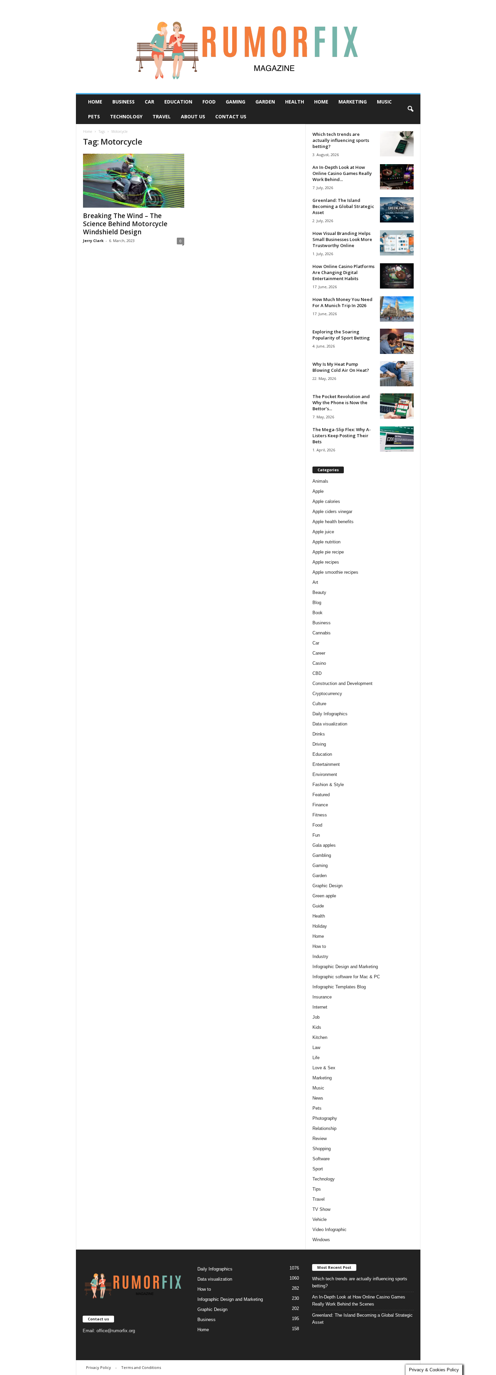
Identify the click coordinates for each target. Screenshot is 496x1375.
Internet (319, 1007)
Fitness (319, 814)
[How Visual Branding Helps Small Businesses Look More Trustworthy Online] (397, 243)
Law (316, 1047)
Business (123, 101)
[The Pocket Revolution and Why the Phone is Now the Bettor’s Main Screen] (397, 406)
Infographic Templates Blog (339, 986)
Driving (319, 744)
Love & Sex (323, 1067)
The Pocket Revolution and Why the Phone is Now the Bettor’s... (341, 402)
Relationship (324, 1128)
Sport (317, 1168)
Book (317, 612)
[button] (410, 109)
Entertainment (326, 764)
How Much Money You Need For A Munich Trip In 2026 (342, 302)
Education (178, 101)
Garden (265, 101)
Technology (126, 116)
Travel (162, 116)
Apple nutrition (326, 541)
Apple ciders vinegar (332, 511)
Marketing (352, 101)
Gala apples (324, 845)
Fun (316, 835)
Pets (94, 116)
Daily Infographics (330, 713)
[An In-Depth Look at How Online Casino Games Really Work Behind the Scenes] (397, 176)
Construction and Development (342, 683)
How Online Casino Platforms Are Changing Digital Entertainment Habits (343, 272)
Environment (324, 774)
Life (316, 1057)
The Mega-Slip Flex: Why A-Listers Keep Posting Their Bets (341, 435)
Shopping (321, 1148)
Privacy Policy (98, 1367)
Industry (320, 956)
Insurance (322, 996)
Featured (321, 794)
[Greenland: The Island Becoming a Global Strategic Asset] (397, 209)
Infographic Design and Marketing (345, 966)
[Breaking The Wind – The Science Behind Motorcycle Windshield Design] (133, 181)
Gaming (235, 101)
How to (319, 946)
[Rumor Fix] (248, 46)
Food (209, 101)
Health (294, 101)
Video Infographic (329, 1229)
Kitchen (319, 1037)
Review (319, 1138)
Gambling (321, 855)
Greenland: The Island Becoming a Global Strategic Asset (343, 206)
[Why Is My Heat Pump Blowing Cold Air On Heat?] (397, 373)
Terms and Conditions (141, 1367)
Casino (319, 663)
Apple (318, 491)
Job (316, 1017)
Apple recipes (325, 562)
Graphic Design (327, 885)
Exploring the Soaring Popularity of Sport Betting (341, 335)
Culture (319, 703)
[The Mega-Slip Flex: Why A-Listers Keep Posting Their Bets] (397, 439)
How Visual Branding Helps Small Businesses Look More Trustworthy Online (342, 239)
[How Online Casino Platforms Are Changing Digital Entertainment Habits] (397, 276)
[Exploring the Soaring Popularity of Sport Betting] (397, 341)
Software (321, 1158)
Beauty (319, 592)
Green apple (324, 895)
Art (315, 582)
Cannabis (321, 632)
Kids (316, 1027)
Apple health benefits (333, 521)
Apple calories (326, 501)
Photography (324, 1118)
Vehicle (319, 1219)
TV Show (321, 1209)
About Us (193, 116)
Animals (320, 481)
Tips (316, 1189)
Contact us (230, 116)
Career (318, 653)
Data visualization (329, 723)
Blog (316, 602)
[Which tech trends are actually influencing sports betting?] (397, 143)
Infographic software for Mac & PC (346, 976)
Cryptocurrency (327, 693)
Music (384, 101)
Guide (318, 905)
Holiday (319, 926)
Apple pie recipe (328, 552)
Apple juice (323, 531)
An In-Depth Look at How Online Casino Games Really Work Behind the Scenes (358, 1300)
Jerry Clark (93, 240)
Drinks (318, 734)
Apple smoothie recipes (335, 572)
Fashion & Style (328, 784)
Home (95, 101)
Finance (320, 804)
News (317, 1098)
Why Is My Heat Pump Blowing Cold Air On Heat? (340, 367)
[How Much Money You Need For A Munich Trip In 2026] (397, 309)
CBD (317, 673)
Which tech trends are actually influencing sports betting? (340, 140)
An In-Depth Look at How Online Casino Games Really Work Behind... (342, 173)
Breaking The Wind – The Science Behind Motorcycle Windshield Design (125, 223)
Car (149, 101)
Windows (321, 1239)
